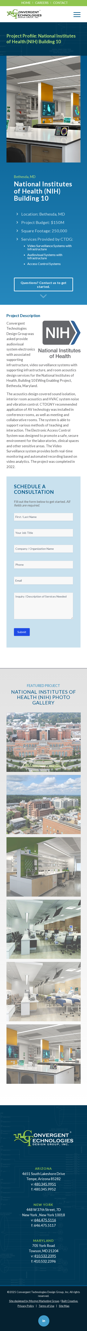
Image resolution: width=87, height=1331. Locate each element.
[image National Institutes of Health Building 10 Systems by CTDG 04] (45, 993)
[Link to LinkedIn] (43, 1321)
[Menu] (75, 14)
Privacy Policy (26, 1306)
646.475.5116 (45, 1220)
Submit (21, 632)
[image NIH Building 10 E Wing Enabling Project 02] (45, 931)
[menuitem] (26, 3)
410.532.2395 (45, 1256)
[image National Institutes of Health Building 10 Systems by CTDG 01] (45, 743)
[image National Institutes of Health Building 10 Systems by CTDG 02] (45, 806)
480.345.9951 (45, 1184)
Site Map (64, 1306)
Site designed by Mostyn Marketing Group (34, 1301)
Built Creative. (70, 1301)
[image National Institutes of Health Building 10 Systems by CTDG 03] (45, 868)
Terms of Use (46, 1306)
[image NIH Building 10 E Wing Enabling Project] (45, 1055)
